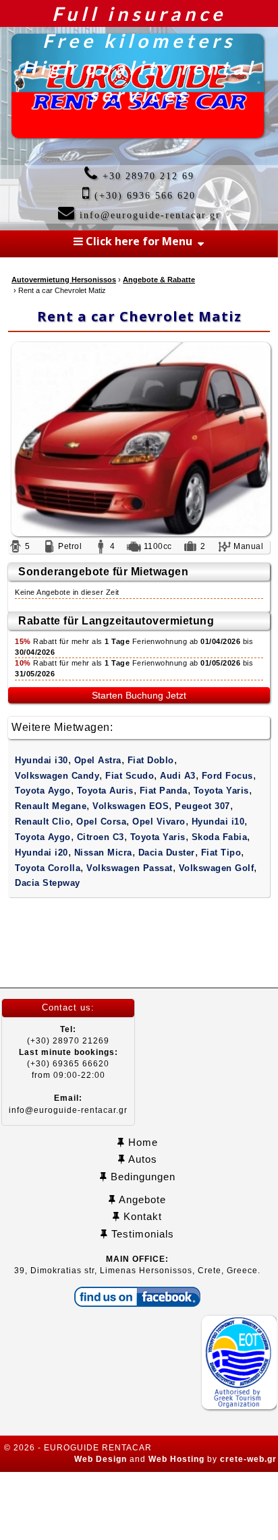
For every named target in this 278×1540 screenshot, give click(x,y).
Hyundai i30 (41, 760)
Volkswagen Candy (57, 776)
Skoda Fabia (220, 837)
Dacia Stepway (47, 883)
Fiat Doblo (151, 760)
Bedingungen (141, 1176)
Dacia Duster (166, 852)
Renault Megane (50, 806)
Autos (141, 1159)
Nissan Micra (103, 852)
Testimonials (141, 1234)
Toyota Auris (105, 790)
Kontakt (141, 1216)
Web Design (100, 1459)
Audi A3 (178, 776)
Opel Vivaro (159, 821)
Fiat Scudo (129, 776)
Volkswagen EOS (130, 806)
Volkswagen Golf (216, 868)
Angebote (141, 1199)
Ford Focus (227, 776)
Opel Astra (97, 760)
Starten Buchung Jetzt (139, 695)
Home (141, 1142)
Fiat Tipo (221, 852)
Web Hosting (176, 1459)
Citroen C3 (100, 837)
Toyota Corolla (47, 868)
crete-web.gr (248, 1459)
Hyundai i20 (41, 852)
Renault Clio (42, 821)
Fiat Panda (164, 790)
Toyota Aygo (43, 790)
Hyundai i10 (218, 821)
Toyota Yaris (221, 790)
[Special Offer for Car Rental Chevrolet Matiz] (139, 439)
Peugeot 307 (202, 806)
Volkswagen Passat (129, 868)
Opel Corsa (101, 821)
